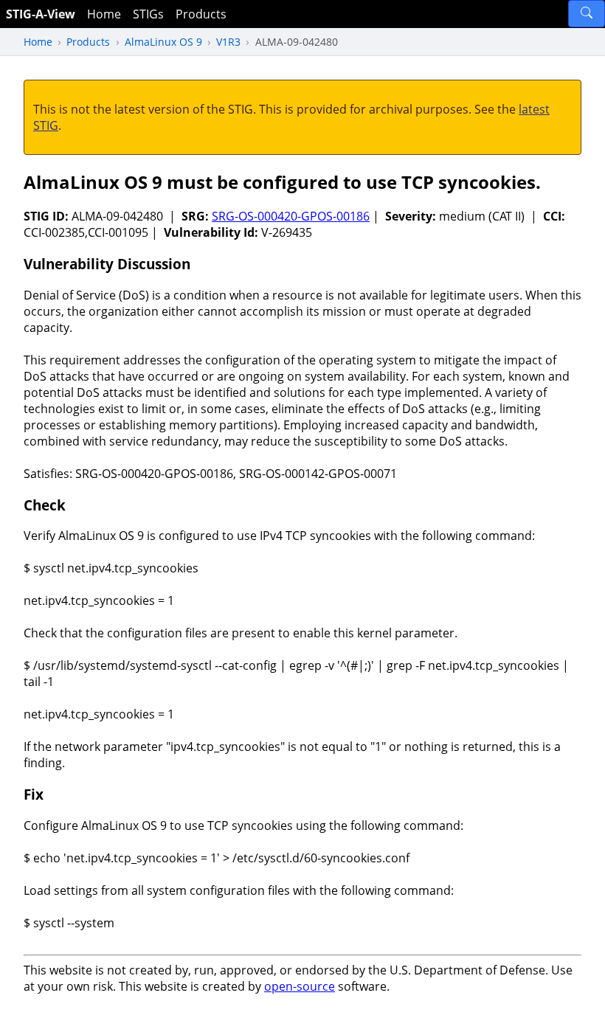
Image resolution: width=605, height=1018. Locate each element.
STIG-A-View (40, 14)
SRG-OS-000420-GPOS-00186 (291, 216)
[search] (586, 13)
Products (201, 14)
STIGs (148, 14)
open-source (299, 986)
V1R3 (228, 42)
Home (104, 14)
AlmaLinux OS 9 (163, 42)
